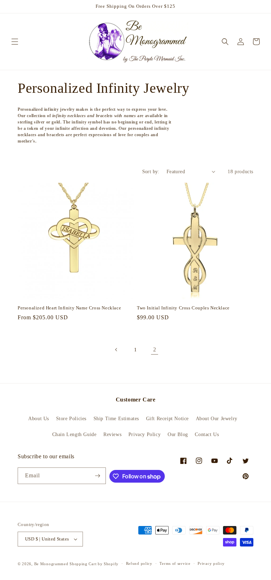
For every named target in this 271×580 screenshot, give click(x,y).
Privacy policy (211, 563)
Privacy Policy (144, 434)
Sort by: (150, 171)
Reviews (112, 434)
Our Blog (178, 434)
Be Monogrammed (51, 564)
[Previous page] (116, 349)
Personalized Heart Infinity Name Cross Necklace (69, 307)
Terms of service (174, 563)
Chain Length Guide (74, 434)
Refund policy (139, 563)
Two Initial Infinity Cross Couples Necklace (183, 307)
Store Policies (71, 418)
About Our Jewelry (216, 418)
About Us (38, 418)
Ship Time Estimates (116, 418)
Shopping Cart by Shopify (94, 564)
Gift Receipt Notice (167, 418)
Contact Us (207, 434)
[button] (15, 41)
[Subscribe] (98, 475)
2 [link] (154, 349)
